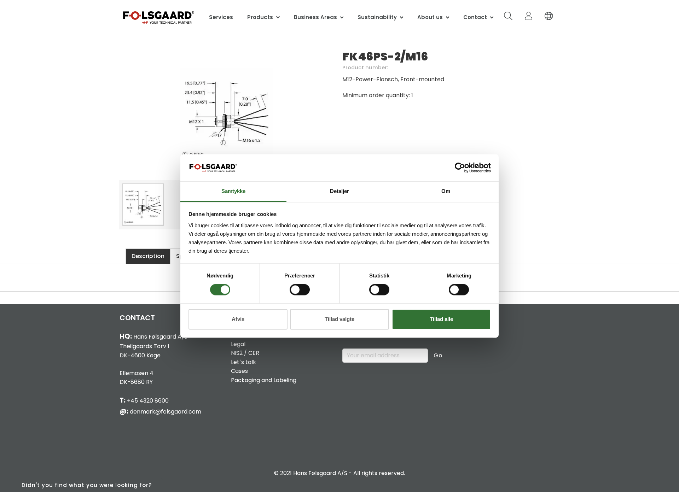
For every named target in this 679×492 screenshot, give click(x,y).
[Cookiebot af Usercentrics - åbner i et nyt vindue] (460, 168)
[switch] (300, 289)
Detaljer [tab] (339, 191)
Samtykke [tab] (233, 191)
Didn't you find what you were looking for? (87, 485)
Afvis (238, 319)
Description (148, 256)
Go (438, 355)
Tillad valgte (339, 319)
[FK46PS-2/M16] (226, 113)
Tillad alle (441, 319)
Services (221, 17)
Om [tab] (445, 191)
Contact (475, 17)
